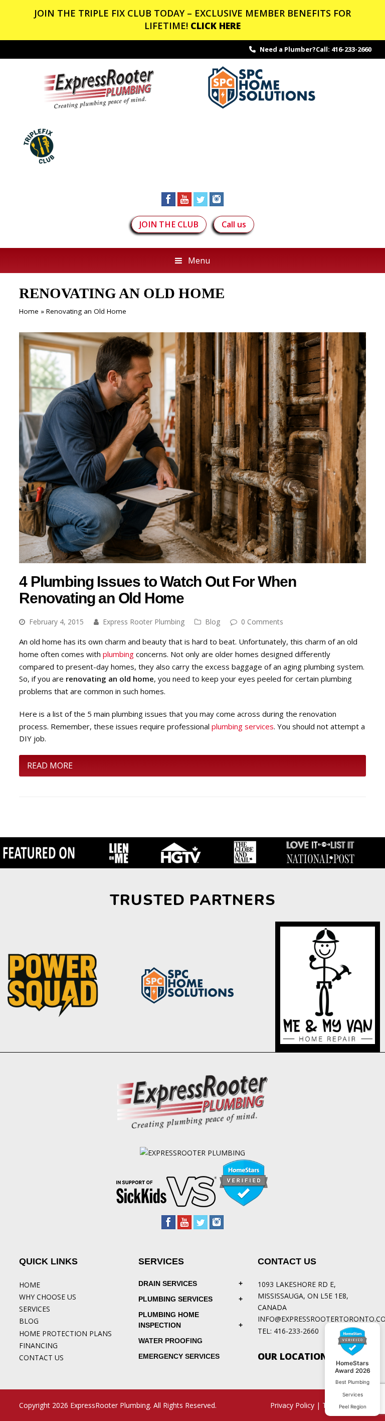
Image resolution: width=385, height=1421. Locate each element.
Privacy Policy (292, 1405)
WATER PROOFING (170, 1341)
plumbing (118, 654)
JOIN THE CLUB (169, 224)
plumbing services (243, 726)
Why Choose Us (47, 1297)
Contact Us (41, 1357)
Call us (234, 224)
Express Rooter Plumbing (143, 621)
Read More (50, 765)
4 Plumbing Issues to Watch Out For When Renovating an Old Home (157, 589)
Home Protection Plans (65, 1333)
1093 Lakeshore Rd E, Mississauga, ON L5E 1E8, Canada (303, 1295)
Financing (38, 1345)
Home (29, 311)
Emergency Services (179, 1356)
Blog (212, 621)
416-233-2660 (351, 49)
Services (34, 1309)
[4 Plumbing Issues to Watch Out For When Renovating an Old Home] (192, 557)
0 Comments (262, 621)
